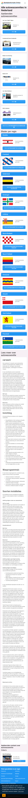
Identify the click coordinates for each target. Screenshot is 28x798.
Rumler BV (5, 73)
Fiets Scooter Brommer (20, 778)
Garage (16, 776)
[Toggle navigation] (25, 3)
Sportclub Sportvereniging (7, 778)
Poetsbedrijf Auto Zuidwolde (9, 38)
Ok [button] (4, 795)
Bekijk (13, 31)
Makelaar (17, 773)
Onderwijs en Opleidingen (6, 773)
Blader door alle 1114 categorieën (8, 783)
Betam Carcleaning (7, 55)
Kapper (16, 780)
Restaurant (3, 771)
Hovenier (3, 776)
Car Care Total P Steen (8, 20)
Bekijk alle (14, 125)
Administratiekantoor (5, 780)
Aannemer (17, 771)
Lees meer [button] (21, 791)
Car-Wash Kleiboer (7, 91)
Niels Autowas (6, 108)
